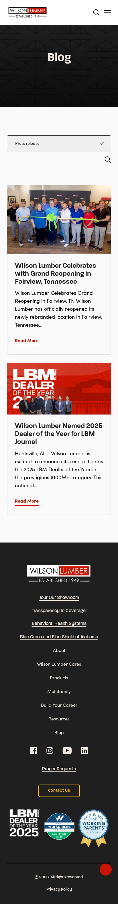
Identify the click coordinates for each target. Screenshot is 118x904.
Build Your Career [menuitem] (59, 705)
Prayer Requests (59, 769)
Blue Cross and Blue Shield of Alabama (59, 637)
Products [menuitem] (59, 677)
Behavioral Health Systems (59, 623)
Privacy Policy (59, 889)
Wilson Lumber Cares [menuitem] (59, 664)
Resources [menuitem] (59, 719)
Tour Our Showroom (59, 598)
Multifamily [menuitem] (59, 691)
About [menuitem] (59, 650)
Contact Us (59, 791)
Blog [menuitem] (59, 732)
